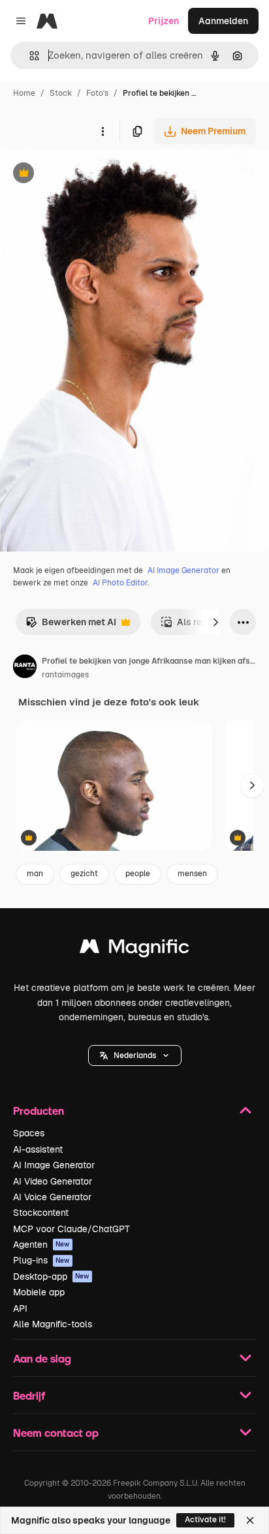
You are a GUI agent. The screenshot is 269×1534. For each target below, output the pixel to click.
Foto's (97, 93)
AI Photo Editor (120, 583)
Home (24, 93)
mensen (192, 873)
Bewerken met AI (70, 625)
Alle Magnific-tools (52, 1324)
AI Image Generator (183, 570)
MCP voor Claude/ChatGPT (71, 1229)
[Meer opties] (102, 131)
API (20, 1308)
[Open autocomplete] (29, 56)
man (35, 873)
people (137, 873)
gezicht (84, 873)
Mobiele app (39, 1292)
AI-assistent (38, 1149)
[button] (135, 1055)
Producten (38, 1110)
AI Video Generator (52, 1181)
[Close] (250, 1520)
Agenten (41, 1244)
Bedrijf (29, 1395)
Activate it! (205, 1519)
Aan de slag (42, 1358)
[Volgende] (215, 622)
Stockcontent (41, 1212)
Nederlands (135, 1055)
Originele (85, 174)
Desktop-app (51, 1276)
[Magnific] (134, 949)
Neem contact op (56, 1432)
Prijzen (163, 21)
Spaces (28, 1133)
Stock (61, 93)
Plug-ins (41, 1260)
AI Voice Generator (52, 1197)
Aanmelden (223, 21)
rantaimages (65, 675)
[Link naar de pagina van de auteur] (25, 668)
